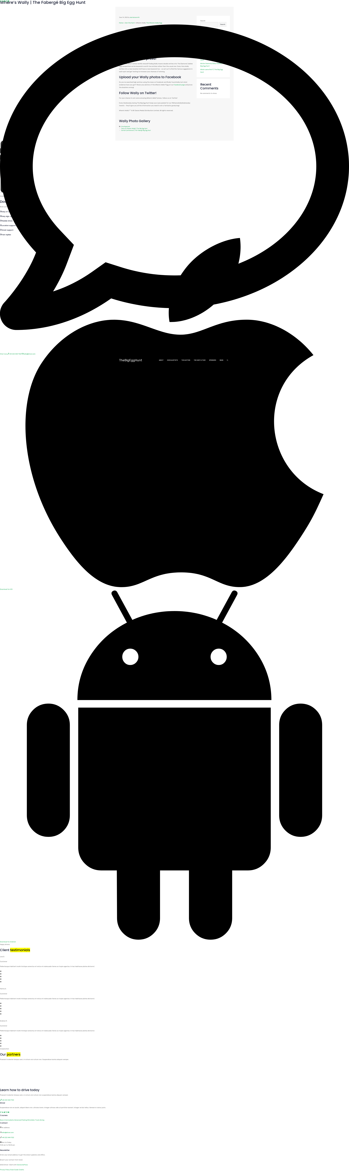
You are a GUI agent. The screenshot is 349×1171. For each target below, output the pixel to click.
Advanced (17, 1120)
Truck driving (39, 1120)
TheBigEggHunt (130, 360)
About (161, 360)
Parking (24, 1120)
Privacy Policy (5, 1170)
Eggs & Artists (172, 360)
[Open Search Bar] (227, 360)
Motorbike (31, 1120)
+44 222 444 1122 (8, 1137)
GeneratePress (22, 1165)
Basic (2, 1120)
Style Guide (14, 1170)
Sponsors (212, 360)
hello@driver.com (8, 1132)
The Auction (185, 360)
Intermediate (9, 1120)
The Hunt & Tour (199, 360)
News (221, 360)
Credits (21, 1170)
